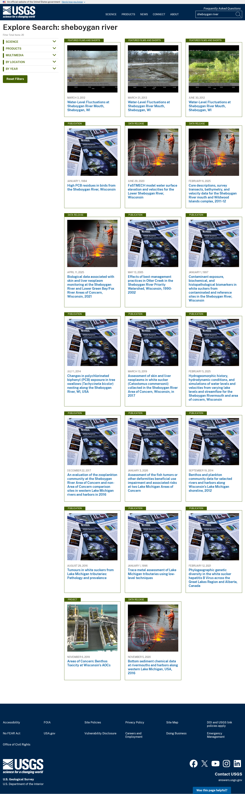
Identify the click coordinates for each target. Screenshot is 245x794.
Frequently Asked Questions (222, 8)
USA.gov (49, 733)
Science (111, 14)
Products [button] (13, 48)
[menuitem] (111, 12)
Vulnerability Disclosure (100, 733)
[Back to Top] (232, 781)
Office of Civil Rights (16, 744)
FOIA (47, 722)
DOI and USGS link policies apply (219, 724)
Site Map (172, 722)
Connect (159, 14)
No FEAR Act (11, 733)
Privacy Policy (134, 722)
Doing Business (176, 733)
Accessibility (11, 722)
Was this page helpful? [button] (211, 790)
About (174, 14)
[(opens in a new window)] (193, 763)
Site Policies (92, 722)
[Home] (19, 17)
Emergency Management (216, 735)
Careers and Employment (133, 735)
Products (128, 14)
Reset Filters (15, 79)
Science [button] (12, 41)
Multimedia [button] (15, 55)
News (144, 14)
